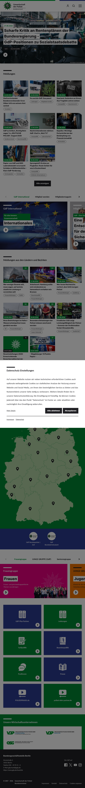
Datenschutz (20, 419)
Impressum (10, 419)
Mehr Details (11, 411)
